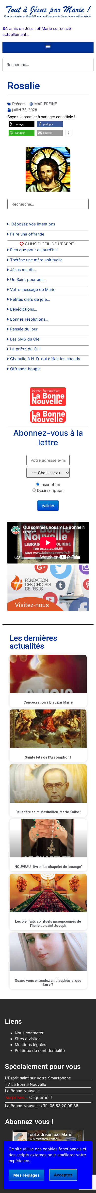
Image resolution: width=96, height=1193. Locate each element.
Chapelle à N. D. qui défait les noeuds (45, 358)
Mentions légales (30, 1044)
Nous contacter (29, 1032)
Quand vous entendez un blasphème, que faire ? (48, 983)
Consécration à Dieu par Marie (48, 702)
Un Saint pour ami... (28, 279)
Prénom (19, 104)
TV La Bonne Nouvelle (25, 1084)
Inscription (50, 484)
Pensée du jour (24, 329)
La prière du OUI (25, 348)
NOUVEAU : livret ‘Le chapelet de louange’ (48, 867)
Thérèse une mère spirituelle (36, 259)
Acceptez (63, 1174)
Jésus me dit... (23, 269)
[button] (48, 46)
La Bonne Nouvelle (22, 1090)
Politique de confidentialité (40, 1050)
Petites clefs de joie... (30, 299)
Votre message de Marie (32, 289)
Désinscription (50, 490)
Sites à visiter (27, 1038)
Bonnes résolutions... (29, 319)
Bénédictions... (23, 309)
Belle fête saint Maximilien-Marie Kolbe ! (48, 812)
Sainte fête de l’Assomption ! (48, 757)
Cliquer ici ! (28, 1097)
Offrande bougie (25, 368)
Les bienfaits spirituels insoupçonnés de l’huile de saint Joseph (48, 923)
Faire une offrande (27, 234)
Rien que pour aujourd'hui (34, 249)
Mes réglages (26, 1175)
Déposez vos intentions (33, 224)
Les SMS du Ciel (25, 339)
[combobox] (48, 64)
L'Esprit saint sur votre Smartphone (38, 1077)
